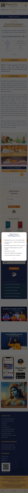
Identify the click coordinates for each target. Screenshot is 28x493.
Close (14, 258)
